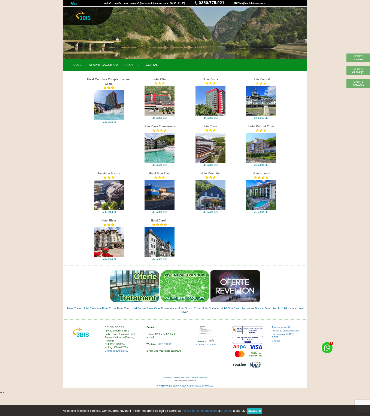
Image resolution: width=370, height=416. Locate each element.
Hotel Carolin (159, 220)
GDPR (275, 337)
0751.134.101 (165, 344)
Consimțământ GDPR (283, 334)
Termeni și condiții (281, 327)
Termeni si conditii (171, 378)
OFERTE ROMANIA (358, 83)
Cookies (276, 340)
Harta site (185, 378)
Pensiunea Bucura (252, 308)
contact (153, 65)
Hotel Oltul (159, 79)
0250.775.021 (211, 2)
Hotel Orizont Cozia (261, 126)
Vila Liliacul (272, 308)
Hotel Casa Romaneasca (160, 126)
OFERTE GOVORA (358, 58)
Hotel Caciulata (92, 308)
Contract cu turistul (206, 344)
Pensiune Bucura (108, 173)
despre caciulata (103, 65)
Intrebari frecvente (199, 378)
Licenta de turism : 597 (116, 350)
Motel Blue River (159, 173)
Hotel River (108, 220)
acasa (77, 65)
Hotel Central (261, 79)
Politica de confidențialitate (285, 330)
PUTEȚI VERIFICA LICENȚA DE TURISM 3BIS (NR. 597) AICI (185, 386)
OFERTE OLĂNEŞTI (358, 71)
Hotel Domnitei (210, 173)
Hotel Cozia (210, 79)
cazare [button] (130, 65)
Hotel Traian (210, 126)
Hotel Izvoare (261, 173)
